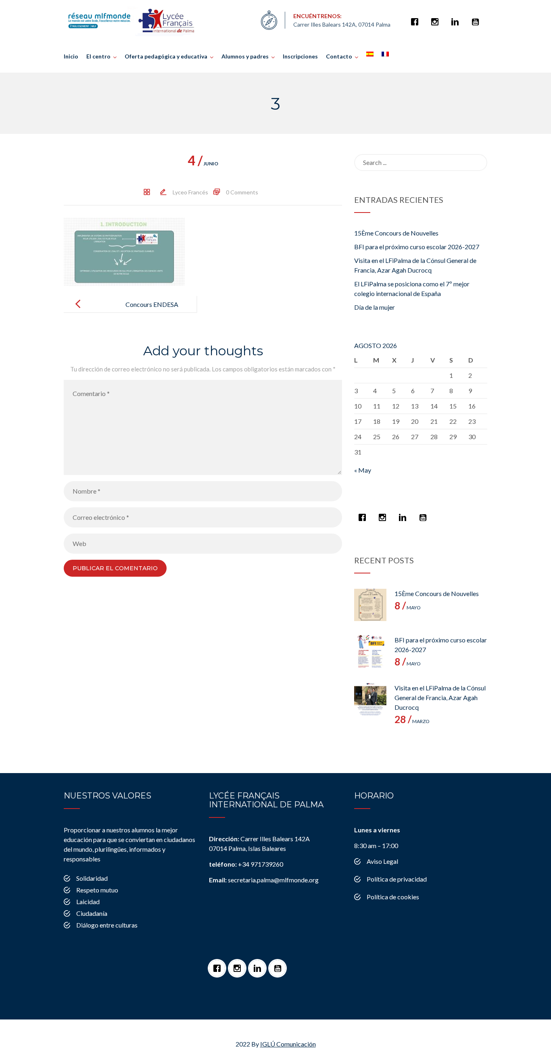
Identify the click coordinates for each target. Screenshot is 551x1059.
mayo (407, 608)
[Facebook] (417, 18)
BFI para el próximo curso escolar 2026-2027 (416, 246)
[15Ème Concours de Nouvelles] (370, 605)
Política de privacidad (397, 879)
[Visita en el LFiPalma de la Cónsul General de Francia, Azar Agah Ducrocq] (370, 699)
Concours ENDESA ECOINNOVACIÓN (150, 310)
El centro (98, 56)
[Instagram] (437, 18)
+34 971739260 (246, 864)
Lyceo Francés (190, 192)
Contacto (339, 56)
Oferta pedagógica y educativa (166, 56)
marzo (412, 721)
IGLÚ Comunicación (288, 1044)
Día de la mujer (374, 307)
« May (362, 470)
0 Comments (242, 192)
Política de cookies (393, 897)
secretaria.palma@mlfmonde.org (264, 880)
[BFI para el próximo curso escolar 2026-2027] (370, 651)
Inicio (71, 56)
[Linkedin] (457, 18)
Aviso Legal (382, 861)
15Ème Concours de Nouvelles (396, 233)
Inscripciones (300, 56)
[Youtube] (477, 18)
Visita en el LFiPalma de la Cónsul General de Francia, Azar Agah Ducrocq (440, 697)
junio (203, 164)
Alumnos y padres (245, 56)
